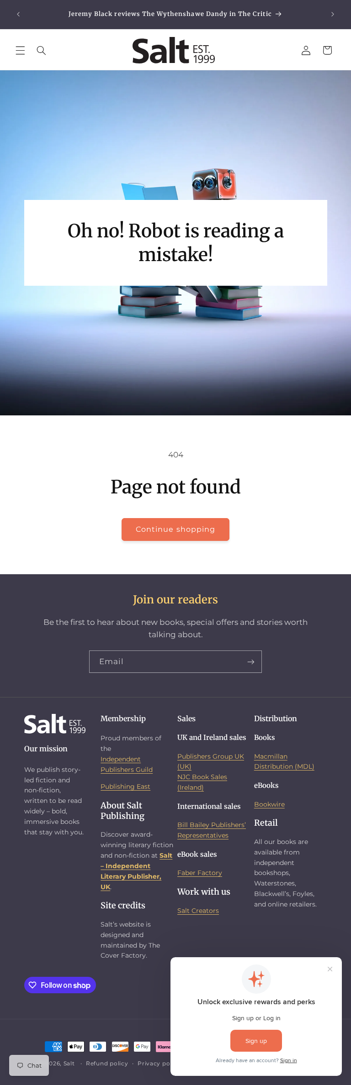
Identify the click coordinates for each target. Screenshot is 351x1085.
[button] (20, 50)
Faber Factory (199, 873)
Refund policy (107, 1063)
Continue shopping (175, 529)
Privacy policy (159, 1063)
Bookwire (269, 804)
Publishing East (125, 786)
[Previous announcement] (18, 14)
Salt (69, 1063)
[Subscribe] (250, 661)
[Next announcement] (333, 14)
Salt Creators (198, 911)
